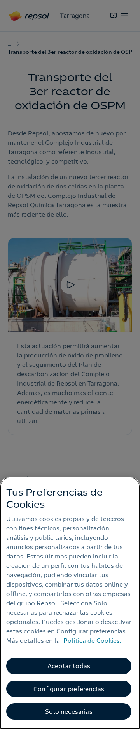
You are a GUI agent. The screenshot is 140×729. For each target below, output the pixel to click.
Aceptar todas (68, 666)
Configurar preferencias (68, 689)
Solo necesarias (68, 711)
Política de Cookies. (92, 640)
